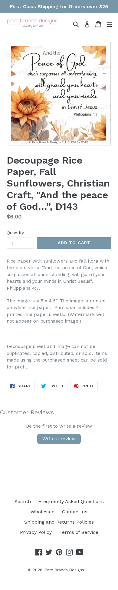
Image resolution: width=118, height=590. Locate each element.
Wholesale (42, 512)
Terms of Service (78, 532)
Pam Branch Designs (64, 570)
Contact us (74, 512)
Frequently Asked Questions (71, 501)
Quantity (15, 232)
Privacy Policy (36, 532)
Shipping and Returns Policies (59, 522)
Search (23, 501)
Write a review (59, 439)
